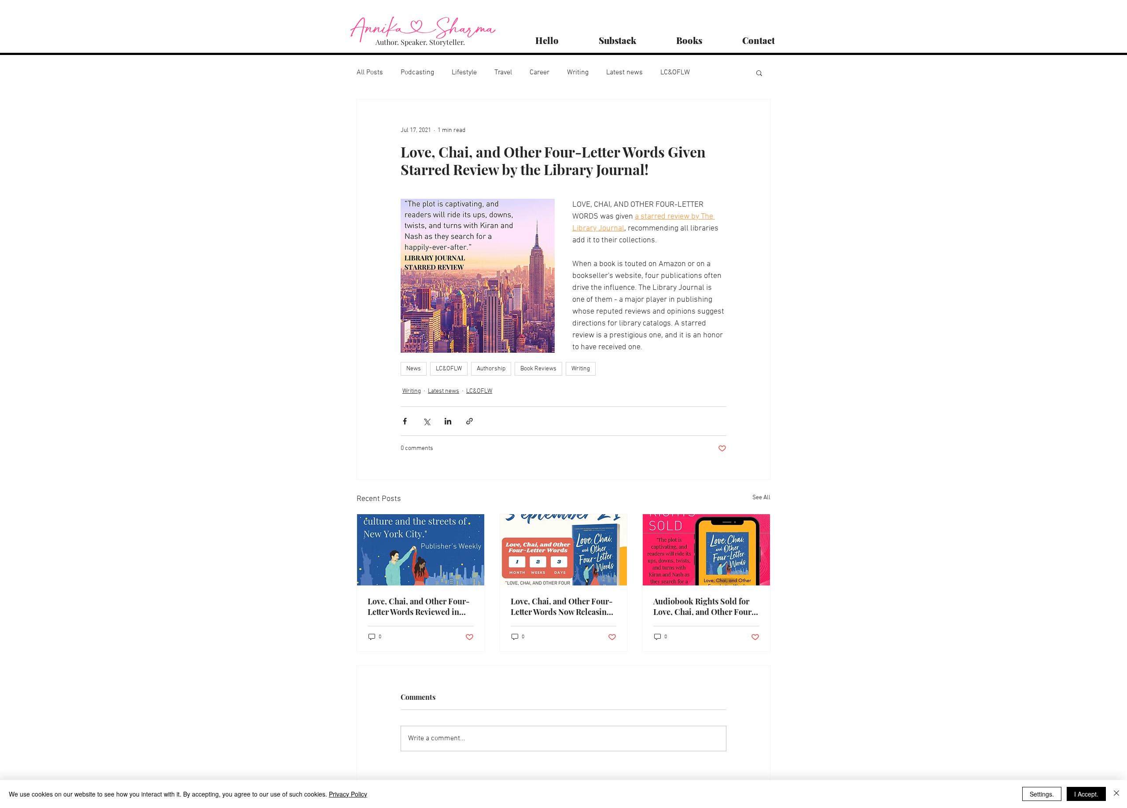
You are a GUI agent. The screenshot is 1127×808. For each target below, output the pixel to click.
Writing (578, 72)
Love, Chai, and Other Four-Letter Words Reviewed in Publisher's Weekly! (419, 606)
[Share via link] (469, 421)
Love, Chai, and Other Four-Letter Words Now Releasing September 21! (562, 606)
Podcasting (417, 72)
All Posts (370, 72)
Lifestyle (464, 72)
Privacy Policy (348, 794)
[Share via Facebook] (405, 421)
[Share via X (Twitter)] (426, 421)
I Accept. (1086, 794)
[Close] (1116, 794)
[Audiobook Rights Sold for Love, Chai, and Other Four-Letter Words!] (706, 549)
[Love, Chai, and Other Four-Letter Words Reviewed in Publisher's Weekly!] (420, 549)
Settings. (1042, 794)
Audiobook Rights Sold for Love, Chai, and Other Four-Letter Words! (704, 606)
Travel (503, 72)
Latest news (624, 72)
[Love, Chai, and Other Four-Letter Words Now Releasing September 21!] (563, 549)
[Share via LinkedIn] (448, 421)
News (413, 369)
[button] (759, 72)
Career (539, 72)
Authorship (491, 369)
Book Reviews (538, 369)
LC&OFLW (675, 72)
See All (761, 497)
